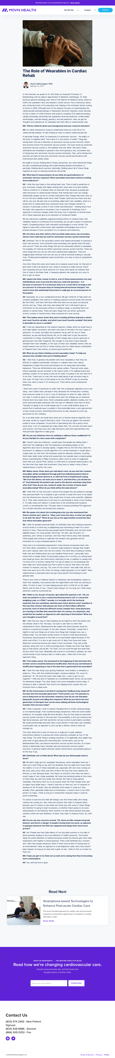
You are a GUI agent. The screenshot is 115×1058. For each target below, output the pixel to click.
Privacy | (100, 1055)
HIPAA (106, 1055)
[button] (69, 10)
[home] (20, 10)
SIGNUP (105, 10)
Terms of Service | (88, 1055)
